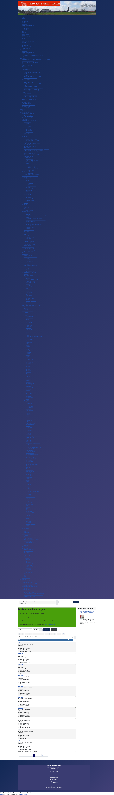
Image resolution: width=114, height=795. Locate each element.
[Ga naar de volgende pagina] (45, 755)
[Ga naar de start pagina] (20, 755)
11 (42, 755)
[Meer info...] (75, 653)
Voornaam (70, 640)
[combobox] (65, 602)
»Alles (63, 633)
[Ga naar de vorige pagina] (22, 755)
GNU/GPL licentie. (24, 794)
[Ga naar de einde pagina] (47, 755)
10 (40, 755)
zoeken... (47, 629)
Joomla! (1, 794)
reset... (54, 629)
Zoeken (76, 601)
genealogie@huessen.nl (50, 624)
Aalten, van (20, 642)
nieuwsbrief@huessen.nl (66, 788)
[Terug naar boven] (112, 793)
